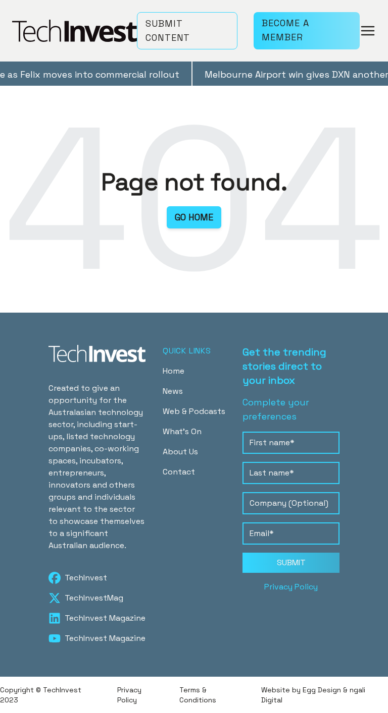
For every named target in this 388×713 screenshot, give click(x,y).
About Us (180, 451)
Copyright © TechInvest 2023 (40, 694)
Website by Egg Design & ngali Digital (313, 694)
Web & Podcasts (194, 411)
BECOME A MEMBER (285, 30)
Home (173, 371)
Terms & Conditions (197, 694)
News (173, 391)
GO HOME (194, 217)
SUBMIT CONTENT (168, 30)
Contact (179, 471)
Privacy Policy (291, 586)
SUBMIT (291, 562)
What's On (182, 431)
